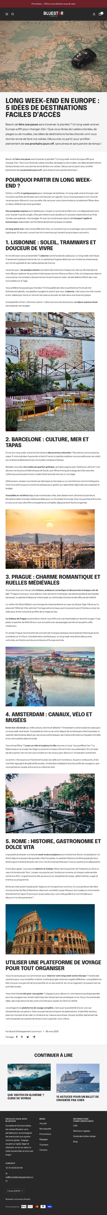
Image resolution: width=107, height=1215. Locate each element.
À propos (43, 1144)
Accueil (43, 1123)
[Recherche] (12, 14)
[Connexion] (94, 14)
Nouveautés (45, 1128)
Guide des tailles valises (84, 1136)
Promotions (45, 1134)
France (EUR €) (13, 1191)
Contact (43, 1150)
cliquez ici (50, 993)
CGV (75, 1125)
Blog (75, 1141)
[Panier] (100, 14)
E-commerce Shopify (21, 1199)
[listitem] (16, 1037)
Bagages (43, 1139)
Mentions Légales (81, 1131)
